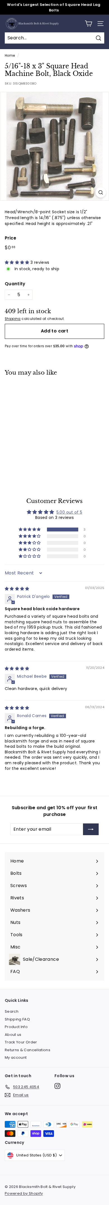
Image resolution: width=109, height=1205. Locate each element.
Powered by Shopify (24, 1193)
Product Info (16, 1026)
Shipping (13, 319)
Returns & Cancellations (27, 1050)
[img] (17, 588)
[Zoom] (101, 192)
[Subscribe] (91, 829)
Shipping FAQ (17, 1019)
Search (11, 1011)
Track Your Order (21, 1042)
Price (10, 238)
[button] (17, 262)
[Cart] (88, 23)
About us (13, 1034)
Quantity (15, 284)
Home (10, 55)
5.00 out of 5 (69, 512)
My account (16, 1057)
